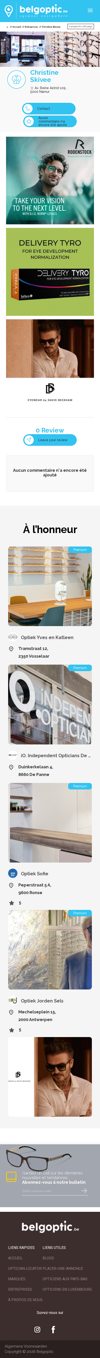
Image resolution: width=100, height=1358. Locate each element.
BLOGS (48, 1258)
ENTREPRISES (20, 1289)
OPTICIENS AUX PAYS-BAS (65, 1279)
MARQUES (16, 1279)
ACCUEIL (15, 1258)
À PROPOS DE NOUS (25, 1300)
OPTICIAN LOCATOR (25, 1268)
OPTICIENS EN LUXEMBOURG (67, 1289)
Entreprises (31, 27)
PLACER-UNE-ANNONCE (63, 1268)
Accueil (17, 27)
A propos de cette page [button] (81, 26)
